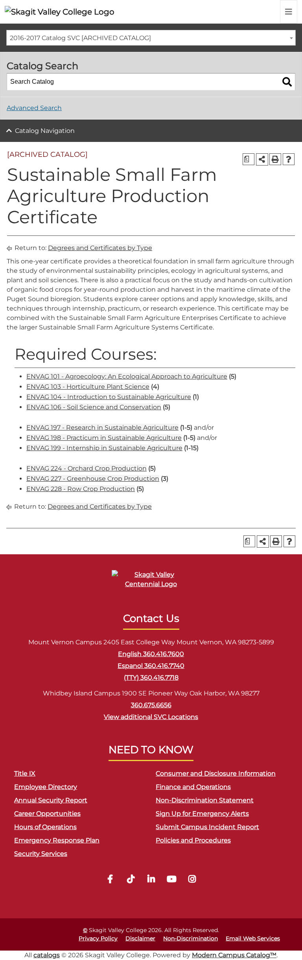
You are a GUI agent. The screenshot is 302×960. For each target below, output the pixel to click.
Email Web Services (253, 938)
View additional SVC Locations (151, 717)
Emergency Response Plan (56, 840)
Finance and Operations (193, 787)
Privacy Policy (98, 938)
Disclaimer (140, 938)
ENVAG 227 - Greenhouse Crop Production (92, 478)
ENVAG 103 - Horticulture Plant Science (87, 386)
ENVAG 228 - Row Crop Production (80, 489)
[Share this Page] (262, 159)
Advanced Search (34, 108)
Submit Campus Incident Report (207, 827)
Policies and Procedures (193, 840)
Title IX (24, 773)
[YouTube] (171, 880)
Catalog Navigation (45, 130)
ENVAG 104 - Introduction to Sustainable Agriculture (108, 397)
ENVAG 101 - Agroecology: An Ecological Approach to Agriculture (126, 376)
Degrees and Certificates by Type (100, 248)
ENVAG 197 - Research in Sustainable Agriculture (102, 427)
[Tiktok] (130, 880)
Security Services (40, 853)
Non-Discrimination (190, 938)
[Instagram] (192, 880)
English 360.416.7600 (151, 654)
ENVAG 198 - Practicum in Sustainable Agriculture (104, 437)
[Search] (287, 81)
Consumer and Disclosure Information (216, 773)
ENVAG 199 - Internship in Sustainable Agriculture (104, 448)
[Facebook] (110, 880)
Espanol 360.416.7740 (151, 665)
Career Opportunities (47, 813)
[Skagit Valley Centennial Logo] (151, 583)
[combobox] (151, 38)
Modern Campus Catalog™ (234, 955)
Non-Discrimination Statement (205, 800)
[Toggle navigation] (288, 12)
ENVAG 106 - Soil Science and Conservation (93, 407)
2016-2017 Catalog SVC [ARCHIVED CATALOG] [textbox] (80, 38)
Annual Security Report (50, 800)
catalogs (46, 955)
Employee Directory (45, 787)
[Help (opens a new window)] (289, 159)
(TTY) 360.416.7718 (151, 677)
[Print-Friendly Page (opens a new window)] (275, 159)
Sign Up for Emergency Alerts (202, 813)
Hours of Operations (45, 827)
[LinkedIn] (151, 880)
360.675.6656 (151, 705)
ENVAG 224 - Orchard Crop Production (86, 468)
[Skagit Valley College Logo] (59, 12)
